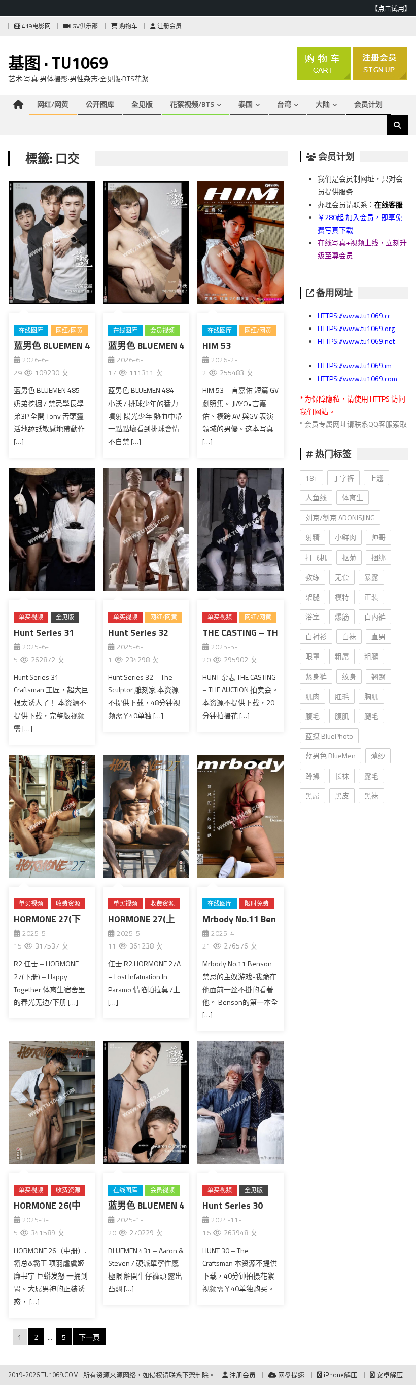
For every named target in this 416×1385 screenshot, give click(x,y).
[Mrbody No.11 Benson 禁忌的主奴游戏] (240, 818)
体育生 (352, 497)
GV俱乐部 (84, 26)
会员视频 (162, 330)
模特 (342, 597)
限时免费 (257, 903)
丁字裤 (343, 477)
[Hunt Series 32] (146, 531)
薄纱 (378, 755)
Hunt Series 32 (138, 632)
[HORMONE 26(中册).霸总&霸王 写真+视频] (52, 1104)
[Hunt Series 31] (52, 531)
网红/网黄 (52, 104)
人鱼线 (316, 497)
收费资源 (68, 903)
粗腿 (371, 656)
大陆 (323, 104)
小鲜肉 (345, 537)
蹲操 (312, 776)
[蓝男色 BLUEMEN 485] (52, 244)
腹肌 (342, 716)
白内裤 (375, 616)
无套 (342, 577)
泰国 (245, 104)
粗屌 (342, 656)
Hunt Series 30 (232, 1205)
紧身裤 (316, 676)
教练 (312, 577)
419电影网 (35, 26)
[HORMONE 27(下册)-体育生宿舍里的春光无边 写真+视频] (52, 818)
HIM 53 (216, 345)
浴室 (312, 616)
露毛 (371, 776)
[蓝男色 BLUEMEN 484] (146, 244)
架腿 (312, 597)
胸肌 (371, 696)
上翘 (376, 477)
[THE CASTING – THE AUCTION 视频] (240, 531)
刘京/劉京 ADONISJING (340, 517)
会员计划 (368, 104)
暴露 (371, 577)
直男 (378, 636)
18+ (311, 477)
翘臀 (378, 676)
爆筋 (342, 616)
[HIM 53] (240, 244)
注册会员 (169, 26)
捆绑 (378, 557)
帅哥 (378, 537)
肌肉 (312, 696)
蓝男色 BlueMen (330, 755)
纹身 (349, 676)
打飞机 (316, 557)
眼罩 (312, 656)
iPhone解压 (339, 1375)
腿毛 (371, 716)
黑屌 (312, 795)
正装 (371, 597)
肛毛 (342, 696)
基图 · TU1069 (58, 63)
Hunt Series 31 (44, 632)
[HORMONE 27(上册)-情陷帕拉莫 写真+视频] (146, 818)
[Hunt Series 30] (240, 1104)
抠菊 (349, 557)
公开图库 (100, 104)
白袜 (349, 636)
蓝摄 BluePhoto (329, 736)
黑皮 (342, 795)
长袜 (342, 776)
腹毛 (312, 716)
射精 (312, 537)
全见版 (142, 104)
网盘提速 (290, 1375)
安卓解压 (389, 1375)
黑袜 (371, 795)
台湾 (284, 104)
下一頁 (89, 1337)
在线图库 (31, 330)
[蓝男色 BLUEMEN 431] (146, 1104)
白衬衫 (316, 636)
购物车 (127, 26)
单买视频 (31, 617)
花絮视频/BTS (192, 104)
